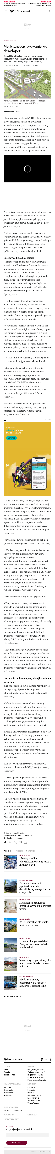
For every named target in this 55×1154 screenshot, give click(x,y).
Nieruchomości (23, 11)
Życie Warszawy (34, 1103)
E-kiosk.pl (31, 1088)
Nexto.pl (31, 1093)
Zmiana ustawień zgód (37, 1072)
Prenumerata (9, 1093)
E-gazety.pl (32, 1090)
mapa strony (9, 1115)
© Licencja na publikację (14, 833)
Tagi (40, 851)
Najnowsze (30, 851)
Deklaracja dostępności (37, 1080)
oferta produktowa (11, 1119)
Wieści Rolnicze (34, 1100)
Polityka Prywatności (36, 1070)
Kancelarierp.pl (33, 1098)
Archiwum (8, 1095)
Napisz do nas (9, 1075)
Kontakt (7, 1072)
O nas (6, 1070)
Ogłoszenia (8, 1090)
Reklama (7, 1088)
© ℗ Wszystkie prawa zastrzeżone (18, 835)
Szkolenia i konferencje (13, 1111)
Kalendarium (32, 1115)
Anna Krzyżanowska (12, 111)
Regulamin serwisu (35, 1075)
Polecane (19, 851)
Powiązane (8, 851)
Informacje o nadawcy (36, 1077)
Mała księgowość (34, 1095)
